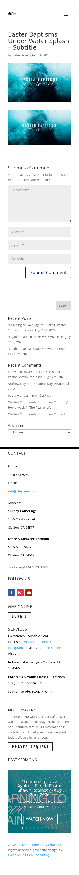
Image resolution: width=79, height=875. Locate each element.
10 (56, 828)
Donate (19, 616)
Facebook (44, 642)
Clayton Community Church (38, 845)
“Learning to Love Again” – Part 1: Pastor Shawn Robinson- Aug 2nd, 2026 (39, 788)
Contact (45, 395)
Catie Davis (20, 55)
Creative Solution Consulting (29, 855)
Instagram (15, 648)
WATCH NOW (39, 819)
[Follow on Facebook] (11, 592)
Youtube (29, 642)
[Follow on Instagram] (20, 592)
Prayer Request (30, 746)
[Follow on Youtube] (28, 592)
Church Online (50, 648)
